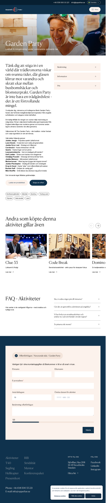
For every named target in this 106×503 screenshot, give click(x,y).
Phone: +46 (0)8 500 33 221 (19, 487)
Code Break (58, 262)
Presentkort (12, 478)
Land (28, 198)
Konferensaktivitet (13, 194)
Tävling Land (44, 194)
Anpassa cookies (60, 496)
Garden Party (25, 18)
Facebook (96, 462)
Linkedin (95, 465)
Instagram (96, 469)
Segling (10, 468)
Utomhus (33, 194)
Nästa (88, 430)
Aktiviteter (11, 458)
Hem (7, 18)
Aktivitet (24, 194)
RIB (26, 458)
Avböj (93, 496)
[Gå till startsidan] (13, 9)
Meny (96, 9)
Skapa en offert (38, 183)
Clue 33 (11, 262)
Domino (98, 262)
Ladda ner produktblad (17, 183)
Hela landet (19, 198)
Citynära (9, 198)
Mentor (29, 468)
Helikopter (12, 473)
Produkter (14, 18)
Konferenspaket (34, 473)
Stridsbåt (30, 463)
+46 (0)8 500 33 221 (61, 2)
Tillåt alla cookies (76, 496)
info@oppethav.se (78, 2)
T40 (8, 463)
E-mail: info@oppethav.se (17, 491)
